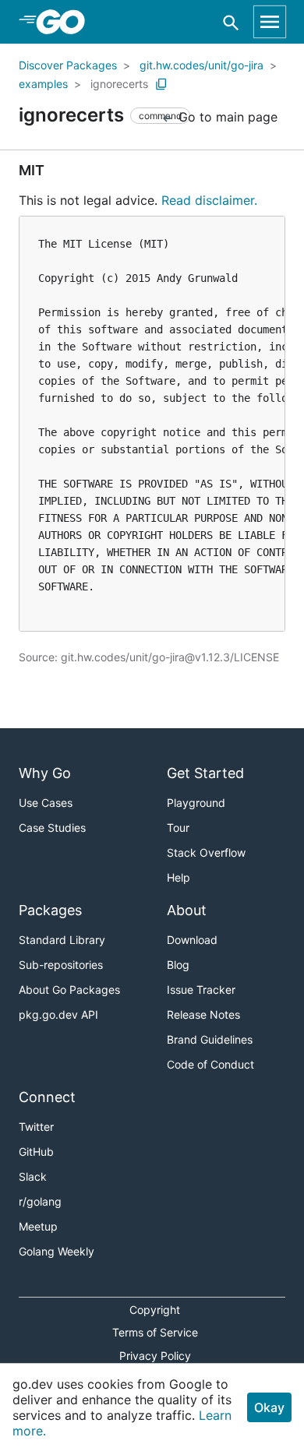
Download (192, 939)
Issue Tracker (201, 989)
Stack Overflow (206, 852)
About (187, 910)
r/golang (40, 1201)
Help (178, 877)
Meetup (38, 1226)
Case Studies (52, 827)
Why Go (45, 773)
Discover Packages (68, 65)
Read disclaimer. (209, 200)
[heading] (66, 21)
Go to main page (226, 117)
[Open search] (231, 22)
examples (43, 83)
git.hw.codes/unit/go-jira (201, 65)
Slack (33, 1176)
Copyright (154, 1309)
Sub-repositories (61, 964)
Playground (196, 802)
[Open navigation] (269, 21)
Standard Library (62, 939)
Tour (178, 827)
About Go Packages (69, 989)
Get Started (205, 773)
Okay (269, 1407)
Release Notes (203, 1014)
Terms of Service (155, 1332)
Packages (50, 910)
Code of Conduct (210, 1064)
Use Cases (45, 802)
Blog (178, 964)
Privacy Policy (155, 1355)
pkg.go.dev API (58, 1014)
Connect (47, 1097)
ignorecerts (119, 83)
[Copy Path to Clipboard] (161, 84)
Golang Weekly (56, 1251)
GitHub (36, 1151)
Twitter (36, 1126)
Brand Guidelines (210, 1039)
